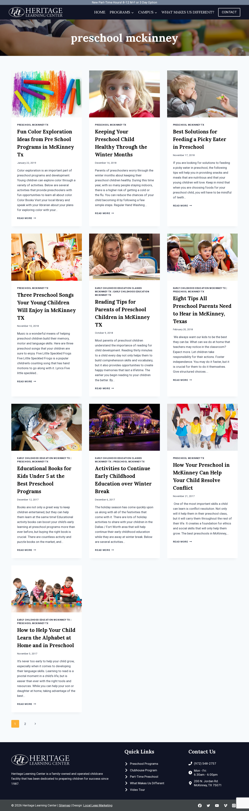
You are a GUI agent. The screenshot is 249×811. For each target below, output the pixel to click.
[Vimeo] (225, 805)
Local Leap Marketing (97, 805)
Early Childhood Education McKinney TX (199, 288)
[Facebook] (200, 805)
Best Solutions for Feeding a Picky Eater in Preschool (199, 139)
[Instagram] (234, 805)
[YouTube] (217, 805)
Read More (26, 218)
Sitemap (64, 805)
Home (99, 12)
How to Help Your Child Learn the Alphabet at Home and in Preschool (46, 638)
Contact (229, 12)
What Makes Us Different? (188, 12)
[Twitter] (208, 805)
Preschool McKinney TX (32, 125)
